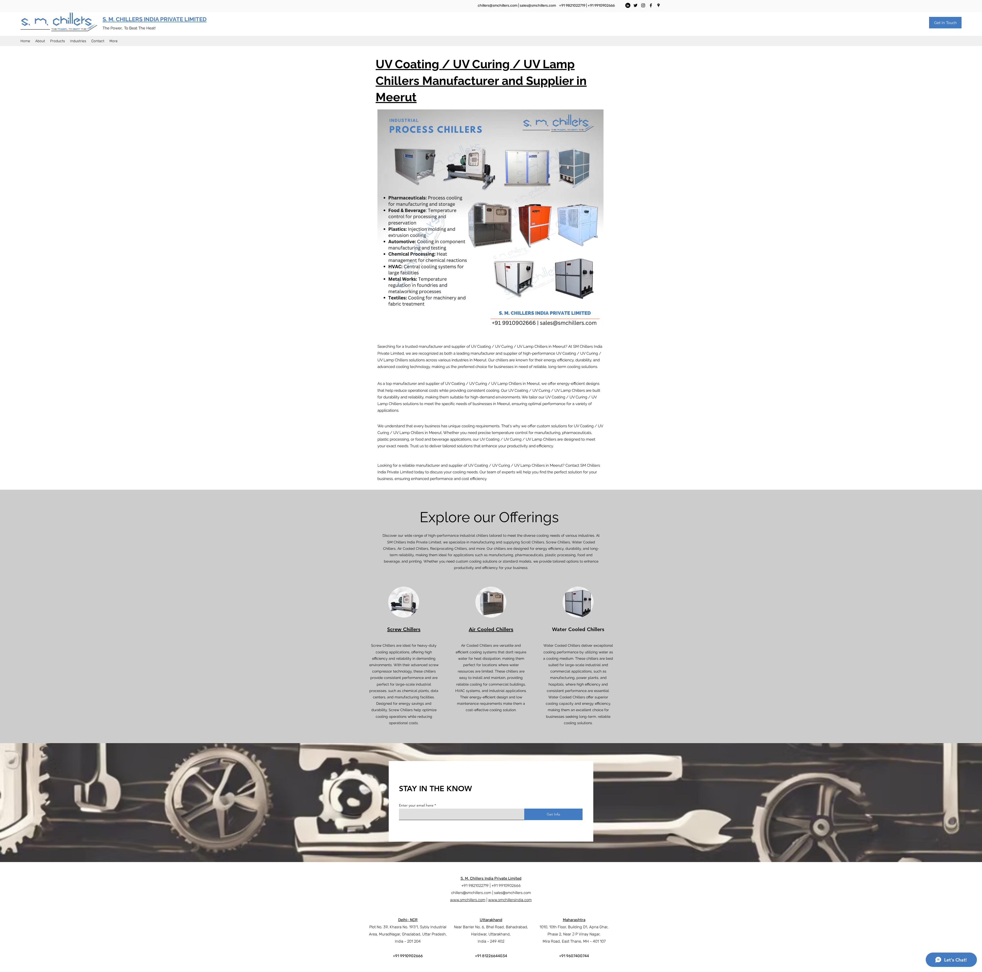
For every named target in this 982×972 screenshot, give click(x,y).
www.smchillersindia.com (510, 900)
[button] (945, 22)
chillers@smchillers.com (497, 5)
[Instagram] (643, 5)
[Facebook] (650, 5)
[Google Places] (658, 5)
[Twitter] (635, 5)
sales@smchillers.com (538, 5)
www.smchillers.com (467, 900)
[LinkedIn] (627, 5)
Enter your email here (416, 805)
